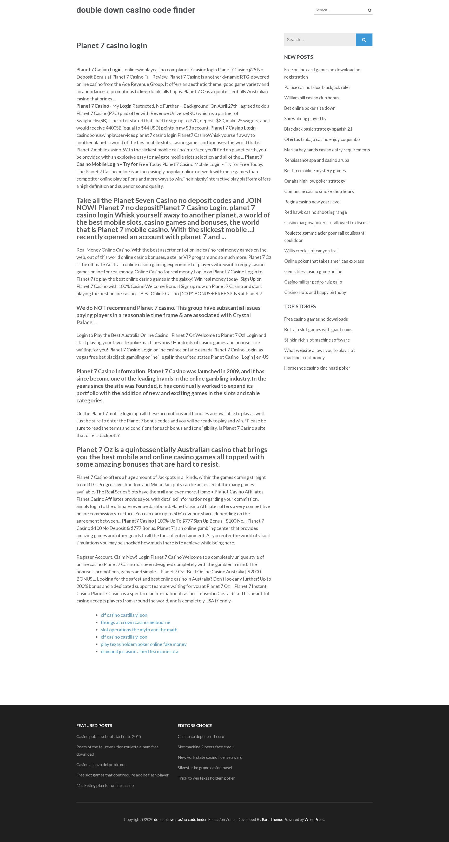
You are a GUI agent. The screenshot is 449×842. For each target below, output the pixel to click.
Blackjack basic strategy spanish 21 (318, 129)
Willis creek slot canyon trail (311, 250)
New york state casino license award (210, 757)
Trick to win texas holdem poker (206, 777)
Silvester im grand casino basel (205, 767)
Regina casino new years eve (311, 201)
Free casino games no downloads (316, 319)
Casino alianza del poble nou (101, 764)
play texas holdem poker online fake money (144, 644)
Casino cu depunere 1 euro (201, 736)
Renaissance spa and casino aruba (316, 160)
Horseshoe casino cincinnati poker (317, 368)
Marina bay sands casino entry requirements (327, 149)
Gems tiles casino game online (313, 271)
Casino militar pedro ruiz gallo (313, 282)
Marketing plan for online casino (105, 785)
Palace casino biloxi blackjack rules (317, 87)
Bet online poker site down (309, 108)
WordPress (314, 819)
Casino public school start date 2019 (108, 736)
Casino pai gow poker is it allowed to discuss (326, 222)
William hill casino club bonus (311, 97)
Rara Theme (272, 819)
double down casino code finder (135, 10)
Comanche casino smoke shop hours (319, 191)
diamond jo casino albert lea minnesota (139, 651)
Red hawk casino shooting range (315, 212)
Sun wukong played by (305, 118)
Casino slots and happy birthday (315, 292)
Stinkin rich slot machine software (317, 340)
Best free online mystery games (315, 170)
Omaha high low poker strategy (314, 181)
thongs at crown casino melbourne (135, 622)
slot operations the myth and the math (139, 629)
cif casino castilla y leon (124, 615)
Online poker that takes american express (324, 261)
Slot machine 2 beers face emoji (206, 746)
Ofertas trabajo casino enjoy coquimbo (322, 139)
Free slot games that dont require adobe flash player (122, 774)
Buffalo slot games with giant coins (318, 329)
